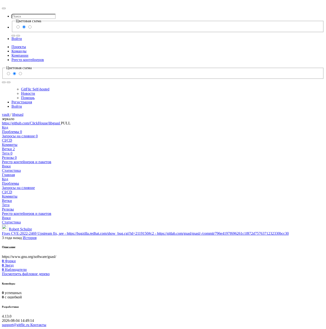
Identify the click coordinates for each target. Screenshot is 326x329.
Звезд (8, 265)
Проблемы (12, 132)
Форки (9, 261)
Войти (16, 39)
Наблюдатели (14, 270)
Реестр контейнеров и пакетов (26, 162)
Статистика (11, 170)
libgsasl (17, 114)
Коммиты (9, 145)
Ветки (8, 149)
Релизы (9, 158)
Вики (6, 166)
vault (6, 114)
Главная (8, 175)
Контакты (38, 325)
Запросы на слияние (20, 136)
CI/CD (7, 140)
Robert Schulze (20, 229)
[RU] (13, 35)
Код (5, 127)
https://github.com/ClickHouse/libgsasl (31, 123)
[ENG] (18, 35)
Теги (7, 153)
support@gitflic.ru (16, 325)
